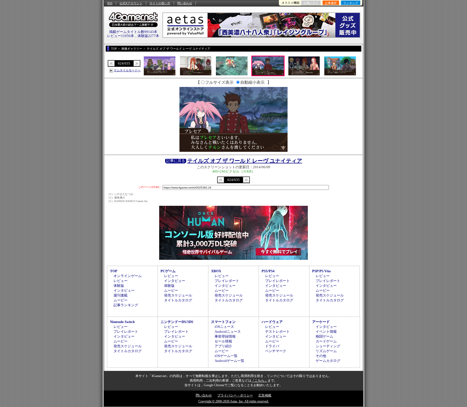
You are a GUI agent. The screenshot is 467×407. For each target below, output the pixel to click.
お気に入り (310, 3)
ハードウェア (272, 322)
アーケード (321, 322)
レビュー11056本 (120, 36)
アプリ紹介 (223, 346)
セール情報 (223, 341)
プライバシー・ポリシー (235, 395)
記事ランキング (126, 305)
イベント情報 (326, 331)
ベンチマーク (275, 351)
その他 (321, 356)
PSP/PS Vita (321, 271)
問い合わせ (184, 3)
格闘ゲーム (324, 336)
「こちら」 (259, 380)
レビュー (121, 281)
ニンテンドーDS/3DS (177, 322)
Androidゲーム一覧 (229, 361)
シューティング (328, 346)
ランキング (350, 3)
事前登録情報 (225, 336)
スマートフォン (223, 322)
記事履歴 (331, 3)
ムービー (121, 300)
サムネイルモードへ (127, 70)
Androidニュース (228, 331)
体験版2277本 (148, 36)
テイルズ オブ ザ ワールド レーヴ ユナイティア (244, 161)
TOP (113, 271)
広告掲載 (264, 395)
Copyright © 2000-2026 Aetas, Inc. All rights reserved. (233, 401)
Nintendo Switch (122, 322)
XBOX (216, 271)
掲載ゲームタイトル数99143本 (133, 32)
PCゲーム (168, 271)
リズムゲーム (326, 351)
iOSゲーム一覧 (226, 356)
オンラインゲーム (128, 276)
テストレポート (277, 331)
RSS (109, 3)
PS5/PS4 (268, 271)
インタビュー (124, 290)
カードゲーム (326, 341)
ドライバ (272, 346)
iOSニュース (224, 327)
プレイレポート (227, 281)
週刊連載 (121, 295)
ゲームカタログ (328, 361)
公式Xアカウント (130, 3)
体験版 (119, 286)
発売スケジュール (178, 295)
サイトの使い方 (159, 3)
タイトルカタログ (178, 300)
